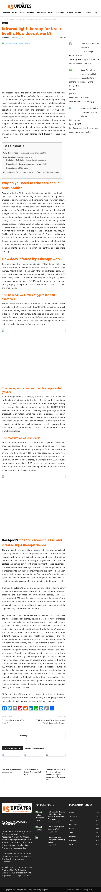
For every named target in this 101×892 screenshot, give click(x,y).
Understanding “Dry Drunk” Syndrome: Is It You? (33, 772)
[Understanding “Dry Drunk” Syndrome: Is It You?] (33, 760)
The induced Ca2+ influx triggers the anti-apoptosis (26, 160)
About (78, 889)
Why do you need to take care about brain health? (24, 153)
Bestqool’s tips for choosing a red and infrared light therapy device (31, 172)
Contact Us (70, 889)
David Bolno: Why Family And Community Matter (56, 840)
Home (14, 13)
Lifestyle (78, 13)
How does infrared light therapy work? (19, 157)
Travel (50, 13)
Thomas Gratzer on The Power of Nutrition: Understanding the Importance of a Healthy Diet (55, 774)
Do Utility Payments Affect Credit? (14, 721)
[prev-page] (3, 783)
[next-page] (7, 783)
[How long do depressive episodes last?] (11, 760)
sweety (6, 38)
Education (60, 13)
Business (30, 13)
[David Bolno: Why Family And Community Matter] (41, 840)
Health (21, 13)
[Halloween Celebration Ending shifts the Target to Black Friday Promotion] (41, 816)
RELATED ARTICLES (12, 748)
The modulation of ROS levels (17, 168)
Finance (70, 13)
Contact (6, 13)
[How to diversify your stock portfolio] (41, 829)
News (88, 13)
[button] (96, 13)
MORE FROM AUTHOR (34, 748)
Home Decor (41, 13)
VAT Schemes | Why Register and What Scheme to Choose (50, 721)
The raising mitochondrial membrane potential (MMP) (26, 164)
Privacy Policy (88, 889)
